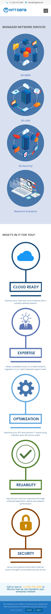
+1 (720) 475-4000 (32, 587)
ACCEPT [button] (29, 610)
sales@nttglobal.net (35, 2)
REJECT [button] (39, 610)
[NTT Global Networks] (15, 13)
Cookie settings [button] (16, 610)
